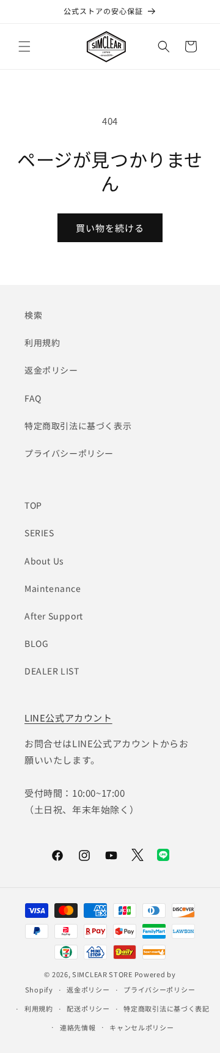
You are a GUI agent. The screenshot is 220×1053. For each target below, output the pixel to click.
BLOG (36, 643)
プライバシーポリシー (69, 453)
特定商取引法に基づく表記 (166, 1008)
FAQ (33, 398)
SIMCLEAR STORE (102, 974)
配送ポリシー (88, 1008)
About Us (44, 561)
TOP (33, 505)
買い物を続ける (110, 227)
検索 (33, 315)
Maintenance (52, 588)
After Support (53, 616)
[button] (24, 46)
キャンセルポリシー (141, 1027)
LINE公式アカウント (68, 717)
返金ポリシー (51, 370)
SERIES (39, 532)
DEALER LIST (51, 671)
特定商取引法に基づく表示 (77, 425)
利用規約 (42, 342)
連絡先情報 (78, 1027)
